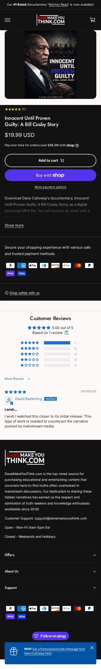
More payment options (50, 187)
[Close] (92, 647)
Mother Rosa (58, 4)
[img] (15, 392)
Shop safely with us (24, 293)
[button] (7, 20)
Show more (14, 225)
